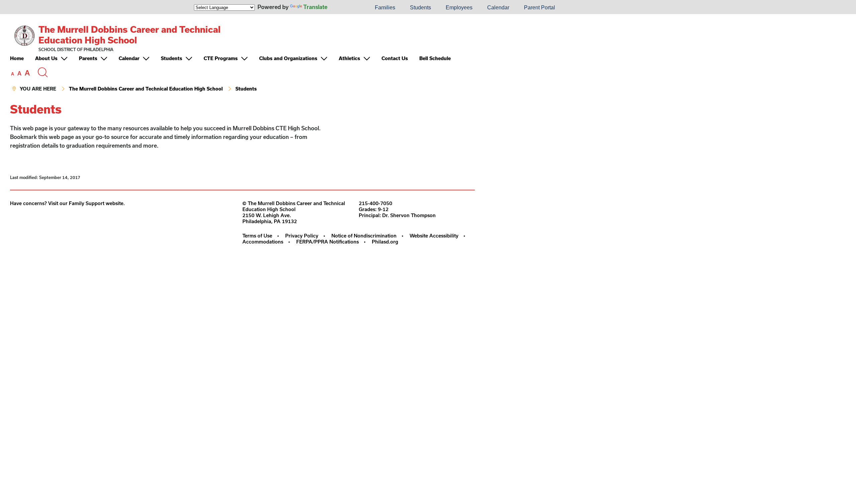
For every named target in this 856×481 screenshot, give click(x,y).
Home (17, 58)
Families (385, 7)
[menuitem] (344, 8)
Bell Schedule (435, 58)
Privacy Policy (301, 235)
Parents (88, 58)
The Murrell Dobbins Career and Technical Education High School (129, 34)
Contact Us (395, 58)
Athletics (349, 58)
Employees (459, 7)
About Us (46, 58)
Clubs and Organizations (288, 58)
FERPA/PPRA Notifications (327, 242)
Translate (315, 7)
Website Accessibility (434, 235)
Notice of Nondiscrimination (364, 235)
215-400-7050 (375, 203)
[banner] (242, 58)
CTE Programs (221, 58)
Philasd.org (385, 242)
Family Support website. (97, 203)
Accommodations (262, 242)
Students (420, 7)
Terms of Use (257, 235)
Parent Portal (539, 7)
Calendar (498, 7)
